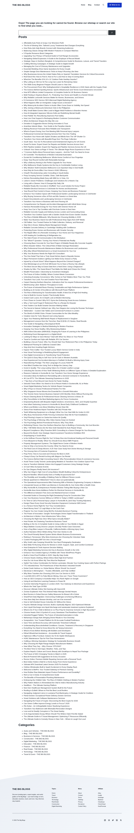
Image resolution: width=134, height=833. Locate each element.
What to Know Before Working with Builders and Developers (47, 631)
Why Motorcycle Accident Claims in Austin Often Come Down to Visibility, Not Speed (56, 105)
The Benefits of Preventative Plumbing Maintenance (44, 677)
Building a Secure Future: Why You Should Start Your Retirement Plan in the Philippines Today (60, 342)
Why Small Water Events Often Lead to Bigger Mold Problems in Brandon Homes (55, 111)
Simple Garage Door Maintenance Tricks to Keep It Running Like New (51, 71)
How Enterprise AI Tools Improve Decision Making (43, 547)
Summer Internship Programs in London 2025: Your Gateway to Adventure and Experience (59, 584)
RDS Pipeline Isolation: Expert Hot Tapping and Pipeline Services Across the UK (55, 147)
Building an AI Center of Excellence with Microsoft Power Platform (49, 290)
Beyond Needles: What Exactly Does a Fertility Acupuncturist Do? (49, 475)
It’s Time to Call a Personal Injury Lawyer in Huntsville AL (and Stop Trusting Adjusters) (57, 501)
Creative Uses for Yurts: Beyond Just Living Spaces (44, 316)
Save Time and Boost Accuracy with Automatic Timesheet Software (50, 623)
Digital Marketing (57, 806)
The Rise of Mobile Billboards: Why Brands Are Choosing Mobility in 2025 (52, 217)
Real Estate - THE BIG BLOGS (36, 749)
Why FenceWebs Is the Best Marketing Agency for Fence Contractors (51, 399)
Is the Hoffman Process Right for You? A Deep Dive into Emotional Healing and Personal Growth (61, 438)
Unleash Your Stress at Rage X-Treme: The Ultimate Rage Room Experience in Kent (57, 149)
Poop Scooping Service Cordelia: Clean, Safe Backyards (46, 175)
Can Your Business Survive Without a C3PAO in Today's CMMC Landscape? (54, 498)
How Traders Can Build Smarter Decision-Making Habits (46, 306)
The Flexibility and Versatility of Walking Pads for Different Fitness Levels (52, 477)
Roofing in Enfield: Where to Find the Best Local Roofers (46, 690)
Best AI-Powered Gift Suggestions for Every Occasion (45, 657)
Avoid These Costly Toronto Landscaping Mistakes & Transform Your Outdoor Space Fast (59, 462)
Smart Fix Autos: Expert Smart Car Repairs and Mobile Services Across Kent (53, 144)
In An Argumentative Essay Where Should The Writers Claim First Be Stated (53, 714)
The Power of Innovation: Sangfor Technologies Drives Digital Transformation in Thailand (58, 514)
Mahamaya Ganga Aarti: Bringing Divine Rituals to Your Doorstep (49, 618)
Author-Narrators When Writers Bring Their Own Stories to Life (48, 532)
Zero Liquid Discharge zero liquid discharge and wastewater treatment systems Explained (59, 607)
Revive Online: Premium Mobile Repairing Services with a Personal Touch (52, 659)
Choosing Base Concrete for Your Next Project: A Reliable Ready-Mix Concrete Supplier (58, 243)
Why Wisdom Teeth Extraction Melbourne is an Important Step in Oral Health (53, 168)
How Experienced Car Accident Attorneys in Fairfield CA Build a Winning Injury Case (56, 360)
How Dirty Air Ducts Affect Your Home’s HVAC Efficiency (45, 170)
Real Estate (55, 802)
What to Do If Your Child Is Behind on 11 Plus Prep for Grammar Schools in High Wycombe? (60, 610)
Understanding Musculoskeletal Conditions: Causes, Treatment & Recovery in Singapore (58, 625)
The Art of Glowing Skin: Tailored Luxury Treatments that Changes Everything (54, 45)
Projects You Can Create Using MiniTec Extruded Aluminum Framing (50, 511)
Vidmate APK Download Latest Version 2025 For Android (46, 664)
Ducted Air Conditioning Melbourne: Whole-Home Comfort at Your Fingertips (53, 157)
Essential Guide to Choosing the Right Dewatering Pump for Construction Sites (54, 495)
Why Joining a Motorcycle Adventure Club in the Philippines (47, 108)
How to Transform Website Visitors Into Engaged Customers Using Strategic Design (56, 464)
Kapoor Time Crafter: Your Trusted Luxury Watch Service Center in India (52, 350)
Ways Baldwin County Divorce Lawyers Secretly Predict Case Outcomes (52, 527)
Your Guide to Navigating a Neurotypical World (42, 324)
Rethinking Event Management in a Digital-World (43, 334)
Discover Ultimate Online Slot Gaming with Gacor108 (44, 589)
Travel (53, 795)
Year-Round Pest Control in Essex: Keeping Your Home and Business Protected (55, 191)
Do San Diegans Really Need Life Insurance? (41, 469)
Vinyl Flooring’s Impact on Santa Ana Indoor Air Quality (45, 417)
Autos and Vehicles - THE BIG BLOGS (39, 731)
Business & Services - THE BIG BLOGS (39, 736)
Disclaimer (81, 804)
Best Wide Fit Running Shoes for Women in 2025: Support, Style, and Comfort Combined (58, 545)
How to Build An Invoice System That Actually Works (44, 295)
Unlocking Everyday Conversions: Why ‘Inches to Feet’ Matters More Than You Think (57, 277)
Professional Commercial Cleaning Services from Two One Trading (50, 134)
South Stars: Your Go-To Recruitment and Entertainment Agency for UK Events (54, 142)
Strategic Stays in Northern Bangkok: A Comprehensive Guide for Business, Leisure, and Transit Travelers (65, 61)
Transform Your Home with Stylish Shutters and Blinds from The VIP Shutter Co (54, 137)
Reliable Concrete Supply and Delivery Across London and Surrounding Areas (54, 212)
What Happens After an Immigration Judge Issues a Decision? (48, 103)
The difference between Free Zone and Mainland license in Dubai (49, 493)
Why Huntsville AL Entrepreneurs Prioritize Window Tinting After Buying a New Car (56, 488)
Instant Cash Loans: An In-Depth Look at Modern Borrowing (47, 298)
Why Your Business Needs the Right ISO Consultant (44, 253)
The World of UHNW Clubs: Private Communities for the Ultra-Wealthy (51, 313)
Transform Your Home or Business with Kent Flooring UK (46, 201)
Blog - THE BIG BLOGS (33, 733)
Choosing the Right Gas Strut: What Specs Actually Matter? (47, 519)
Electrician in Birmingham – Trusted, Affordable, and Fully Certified (49, 571)
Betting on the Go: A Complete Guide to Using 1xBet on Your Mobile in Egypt (53, 524)
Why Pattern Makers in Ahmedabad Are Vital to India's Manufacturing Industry (54, 683)
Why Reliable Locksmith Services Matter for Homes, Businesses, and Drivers (54, 97)
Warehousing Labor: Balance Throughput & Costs (43, 285)
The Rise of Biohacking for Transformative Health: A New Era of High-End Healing (55, 293)
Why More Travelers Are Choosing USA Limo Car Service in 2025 (49, 573)
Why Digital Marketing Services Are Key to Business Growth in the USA (51, 550)
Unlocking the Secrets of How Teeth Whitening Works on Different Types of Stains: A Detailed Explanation (65, 371)
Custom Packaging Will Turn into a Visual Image (42, 540)
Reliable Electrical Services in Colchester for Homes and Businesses (50, 189)
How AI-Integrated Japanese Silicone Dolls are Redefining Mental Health (52, 113)
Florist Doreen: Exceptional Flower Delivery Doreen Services (47, 696)
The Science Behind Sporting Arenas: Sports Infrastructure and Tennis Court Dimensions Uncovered (63, 90)
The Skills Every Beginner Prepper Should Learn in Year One (47, 84)
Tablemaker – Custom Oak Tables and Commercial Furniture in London (51, 311)
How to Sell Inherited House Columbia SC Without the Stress (47, 602)
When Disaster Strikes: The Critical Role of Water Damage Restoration (51, 246)
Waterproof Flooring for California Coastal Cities (42, 345)
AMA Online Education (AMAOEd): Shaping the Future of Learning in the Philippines (56, 332)
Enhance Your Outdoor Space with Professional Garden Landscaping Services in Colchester (60, 194)
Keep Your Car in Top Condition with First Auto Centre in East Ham (49, 209)
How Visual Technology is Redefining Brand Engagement (46, 352)
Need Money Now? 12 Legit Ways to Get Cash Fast (44, 508)
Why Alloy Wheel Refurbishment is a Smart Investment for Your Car (50, 251)
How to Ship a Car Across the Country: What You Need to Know (48, 446)
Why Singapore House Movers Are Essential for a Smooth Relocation (51, 391)
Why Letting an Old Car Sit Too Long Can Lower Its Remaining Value (50, 82)
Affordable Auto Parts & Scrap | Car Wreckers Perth (44, 43)
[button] (103, 5)
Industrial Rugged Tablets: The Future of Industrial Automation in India (51, 615)
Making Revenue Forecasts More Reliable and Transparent (47, 129)
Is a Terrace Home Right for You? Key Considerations (44, 506)
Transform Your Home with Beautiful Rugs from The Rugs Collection (50, 139)
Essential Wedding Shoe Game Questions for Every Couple (47, 69)
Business (54, 797)
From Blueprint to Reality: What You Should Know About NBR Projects (51, 441)
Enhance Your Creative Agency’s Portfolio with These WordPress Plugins (52, 553)
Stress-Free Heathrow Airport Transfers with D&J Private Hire (47, 410)
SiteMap (80, 799)
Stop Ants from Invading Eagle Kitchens (39, 347)
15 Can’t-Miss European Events (36, 467)
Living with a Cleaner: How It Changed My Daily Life (44, 183)
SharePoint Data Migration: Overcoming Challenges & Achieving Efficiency (53, 597)
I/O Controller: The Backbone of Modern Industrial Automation (48, 155)
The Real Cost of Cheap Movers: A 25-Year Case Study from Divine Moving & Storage (57, 449)
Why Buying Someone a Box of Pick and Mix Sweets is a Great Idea (50, 196)
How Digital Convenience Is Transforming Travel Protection (47, 355)
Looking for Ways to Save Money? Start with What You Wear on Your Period (53, 337)
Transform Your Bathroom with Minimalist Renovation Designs (48, 709)
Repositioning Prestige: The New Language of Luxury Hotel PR (48, 363)
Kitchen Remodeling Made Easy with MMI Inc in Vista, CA (46, 178)
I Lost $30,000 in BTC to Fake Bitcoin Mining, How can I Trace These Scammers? (56, 576)
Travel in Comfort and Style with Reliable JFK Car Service (46, 339)
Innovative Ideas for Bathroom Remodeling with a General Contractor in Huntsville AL (57, 376)
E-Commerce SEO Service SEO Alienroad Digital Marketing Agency (50, 100)
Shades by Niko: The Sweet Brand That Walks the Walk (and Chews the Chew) (55, 269)
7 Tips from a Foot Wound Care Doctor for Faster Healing (46, 381)
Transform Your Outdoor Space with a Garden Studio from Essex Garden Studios (55, 215)
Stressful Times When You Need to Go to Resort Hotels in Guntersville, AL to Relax (56, 384)
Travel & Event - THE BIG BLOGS (37, 754)
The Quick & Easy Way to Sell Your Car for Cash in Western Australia (51, 358)
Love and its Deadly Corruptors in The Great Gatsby (44, 711)
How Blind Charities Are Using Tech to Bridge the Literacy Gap (48, 365)
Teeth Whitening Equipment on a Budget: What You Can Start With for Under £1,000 (56, 412)
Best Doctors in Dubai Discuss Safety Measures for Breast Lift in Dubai (51, 594)
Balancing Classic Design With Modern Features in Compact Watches (51, 51)
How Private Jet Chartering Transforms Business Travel (45, 521)
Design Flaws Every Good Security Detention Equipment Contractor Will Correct (55, 503)
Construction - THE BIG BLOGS (36, 739)
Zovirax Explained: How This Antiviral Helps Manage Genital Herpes (50, 592)
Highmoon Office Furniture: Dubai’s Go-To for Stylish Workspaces (49, 636)
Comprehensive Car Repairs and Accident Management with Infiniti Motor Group (55, 204)
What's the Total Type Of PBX (35, 586)
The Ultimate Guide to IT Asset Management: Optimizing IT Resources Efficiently (55, 716)
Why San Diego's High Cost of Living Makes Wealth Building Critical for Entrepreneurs (57, 472)
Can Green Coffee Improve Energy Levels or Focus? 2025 (46, 703)
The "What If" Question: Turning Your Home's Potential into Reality (49, 241)
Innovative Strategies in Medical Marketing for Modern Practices (48, 326)
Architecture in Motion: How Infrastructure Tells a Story (45, 516)
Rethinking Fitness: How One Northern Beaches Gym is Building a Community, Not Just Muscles (61, 425)
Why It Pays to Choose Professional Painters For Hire (45, 389)
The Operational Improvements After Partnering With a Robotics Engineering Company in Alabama (62, 482)
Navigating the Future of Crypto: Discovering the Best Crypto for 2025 (51, 701)
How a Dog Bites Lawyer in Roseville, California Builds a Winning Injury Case (54, 529)
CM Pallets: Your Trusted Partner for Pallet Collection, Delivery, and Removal (53, 222)
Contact (97, 5)
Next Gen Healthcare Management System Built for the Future (48, 688)
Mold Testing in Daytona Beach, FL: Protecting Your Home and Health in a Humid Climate (58, 95)
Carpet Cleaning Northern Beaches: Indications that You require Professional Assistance (58, 282)
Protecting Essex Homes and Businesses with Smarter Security (48, 230)
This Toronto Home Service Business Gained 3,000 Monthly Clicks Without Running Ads (58, 394)
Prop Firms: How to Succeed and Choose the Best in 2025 (46, 454)
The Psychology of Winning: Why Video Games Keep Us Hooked (49, 420)
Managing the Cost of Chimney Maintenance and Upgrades (47, 66)
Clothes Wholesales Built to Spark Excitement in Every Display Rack (50, 667)
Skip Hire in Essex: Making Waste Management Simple (45, 225)
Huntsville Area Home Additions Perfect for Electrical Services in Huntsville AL (54, 490)
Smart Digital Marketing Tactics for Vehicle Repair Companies (48, 386)
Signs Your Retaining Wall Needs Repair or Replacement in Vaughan (50, 319)
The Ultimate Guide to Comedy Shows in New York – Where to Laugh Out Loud (55, 719)
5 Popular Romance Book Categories (38, 53)
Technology (55, 799)
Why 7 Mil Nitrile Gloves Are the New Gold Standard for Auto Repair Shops (53, 428)
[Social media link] (105, 820)
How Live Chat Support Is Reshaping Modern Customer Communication (52, 118)
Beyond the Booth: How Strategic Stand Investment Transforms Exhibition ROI (54, 433)
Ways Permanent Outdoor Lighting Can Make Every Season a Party (50, 259)
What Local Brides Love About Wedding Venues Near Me (46, 407)
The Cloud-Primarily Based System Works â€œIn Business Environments (52, 534)
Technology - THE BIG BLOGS (36, 752)
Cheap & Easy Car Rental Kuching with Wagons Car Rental (47, 456)
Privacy (80, 802)
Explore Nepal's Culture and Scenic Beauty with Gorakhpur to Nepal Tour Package (56, 651)
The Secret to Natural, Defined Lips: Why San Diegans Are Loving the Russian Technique (59, 308)
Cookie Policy (82, 806)
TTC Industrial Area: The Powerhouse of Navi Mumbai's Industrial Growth (52, 566)
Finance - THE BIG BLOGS (34, 747)
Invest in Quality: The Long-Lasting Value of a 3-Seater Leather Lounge (51, 368)
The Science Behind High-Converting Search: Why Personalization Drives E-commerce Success (61, 459)
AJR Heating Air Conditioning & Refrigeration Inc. (43, 235)
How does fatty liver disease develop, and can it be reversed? (48, 599)
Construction (55, 804)
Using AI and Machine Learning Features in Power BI (44, 581)
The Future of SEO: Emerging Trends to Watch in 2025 (45, 654)
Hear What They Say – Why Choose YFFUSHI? (42, 646)
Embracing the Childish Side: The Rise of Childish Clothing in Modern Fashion (54, 680)
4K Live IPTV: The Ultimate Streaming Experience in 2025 (46, 378)
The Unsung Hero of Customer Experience (40, 451)
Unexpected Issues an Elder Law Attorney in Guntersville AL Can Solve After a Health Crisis (59, 485)
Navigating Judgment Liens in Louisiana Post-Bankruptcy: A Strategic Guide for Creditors (58, 693)
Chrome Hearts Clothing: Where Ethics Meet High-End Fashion (48, 558)
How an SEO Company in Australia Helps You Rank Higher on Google (51, 579)
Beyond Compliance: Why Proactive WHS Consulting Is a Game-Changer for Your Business (60, 430)
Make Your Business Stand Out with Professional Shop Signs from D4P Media (54, 220)
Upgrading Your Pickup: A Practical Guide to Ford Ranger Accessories (51, 56)
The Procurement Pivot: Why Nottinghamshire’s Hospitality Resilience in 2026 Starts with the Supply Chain (65, 87)
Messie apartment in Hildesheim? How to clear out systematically (49, 480)
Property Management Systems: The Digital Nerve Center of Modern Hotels (53, 443)
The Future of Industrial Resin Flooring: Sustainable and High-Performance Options (56, 287)
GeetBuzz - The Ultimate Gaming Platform (40, 685)
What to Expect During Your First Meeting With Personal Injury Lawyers (51, 131)
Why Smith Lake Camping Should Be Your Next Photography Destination (52, 542)
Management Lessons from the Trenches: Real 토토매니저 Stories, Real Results (55, 321)
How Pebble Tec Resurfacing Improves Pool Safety (44, 116)
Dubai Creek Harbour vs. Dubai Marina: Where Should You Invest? (50, 568)
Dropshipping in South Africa (35, 436)
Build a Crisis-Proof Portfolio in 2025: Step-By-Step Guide (46, 555)
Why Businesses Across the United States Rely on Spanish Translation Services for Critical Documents (64, 74)
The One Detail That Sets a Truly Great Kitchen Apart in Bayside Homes (52, 256)
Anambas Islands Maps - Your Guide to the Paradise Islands (47, 126)
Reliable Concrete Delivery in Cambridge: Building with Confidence (50, 227)
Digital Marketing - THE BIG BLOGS (38, 741)
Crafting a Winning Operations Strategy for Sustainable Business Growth (52, 641)
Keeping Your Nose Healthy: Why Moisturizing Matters (45, 329)
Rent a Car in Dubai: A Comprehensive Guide (41, 675)
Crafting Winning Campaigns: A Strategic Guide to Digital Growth (49, 64)
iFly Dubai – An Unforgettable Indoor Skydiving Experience (47, 706)
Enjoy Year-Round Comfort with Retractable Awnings (44, 160)
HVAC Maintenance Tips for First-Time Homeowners (44, 638)
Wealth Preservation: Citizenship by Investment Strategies (46, 272)
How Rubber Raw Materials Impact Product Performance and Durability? (52, 672)
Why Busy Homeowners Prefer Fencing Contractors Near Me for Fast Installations (56, 415)
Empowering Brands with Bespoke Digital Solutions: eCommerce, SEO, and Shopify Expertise (60, 402)
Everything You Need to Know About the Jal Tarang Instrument (48, 628)
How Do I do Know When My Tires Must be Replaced (44, 560)
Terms (80, 797)
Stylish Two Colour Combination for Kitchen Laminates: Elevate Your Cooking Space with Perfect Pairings (65, 563)
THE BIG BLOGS (21, 5)
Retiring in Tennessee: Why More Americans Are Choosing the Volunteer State (54, 537)
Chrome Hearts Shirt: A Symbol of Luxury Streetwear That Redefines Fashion (54, 612)
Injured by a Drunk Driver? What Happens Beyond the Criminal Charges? (52, 261)
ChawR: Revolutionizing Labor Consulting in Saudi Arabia (46, 173)
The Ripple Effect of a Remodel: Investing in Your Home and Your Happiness (54, 233)
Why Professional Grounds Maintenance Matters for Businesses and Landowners (56, 248)
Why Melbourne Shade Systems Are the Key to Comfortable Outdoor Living (53, 165)
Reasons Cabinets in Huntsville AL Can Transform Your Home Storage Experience (56, 373)
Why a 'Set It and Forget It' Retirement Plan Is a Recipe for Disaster (50, 303)
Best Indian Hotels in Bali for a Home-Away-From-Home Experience (50, 662)
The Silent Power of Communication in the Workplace (44, 238)
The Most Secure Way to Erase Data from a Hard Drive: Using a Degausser (53, 267)
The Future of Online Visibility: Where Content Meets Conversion (49, 274)
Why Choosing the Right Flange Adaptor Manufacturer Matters (48, 644)
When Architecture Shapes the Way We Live (41, 121)
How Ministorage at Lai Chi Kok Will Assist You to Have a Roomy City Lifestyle (54, 264)
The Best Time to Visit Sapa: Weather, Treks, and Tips (45, 649)
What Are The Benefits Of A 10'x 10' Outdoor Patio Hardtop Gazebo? (50, 79)
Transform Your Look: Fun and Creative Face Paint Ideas (46, 279)
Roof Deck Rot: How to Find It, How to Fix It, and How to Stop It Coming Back (54, 77)
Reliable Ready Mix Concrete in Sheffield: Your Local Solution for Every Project (54, 186)
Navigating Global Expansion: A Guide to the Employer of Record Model (52, 58)
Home (83, 5)
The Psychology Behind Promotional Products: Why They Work (48, 423)
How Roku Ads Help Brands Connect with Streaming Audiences (48, 48)
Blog (89, 5)
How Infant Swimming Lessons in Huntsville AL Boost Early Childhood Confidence (56, 404)
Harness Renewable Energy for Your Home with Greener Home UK (50, 207)
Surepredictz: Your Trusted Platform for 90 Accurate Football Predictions (52, 620)
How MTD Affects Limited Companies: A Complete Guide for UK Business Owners (56, 92)
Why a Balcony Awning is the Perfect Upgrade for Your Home (47, 163)
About (80, 793)
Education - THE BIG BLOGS (35, 744)
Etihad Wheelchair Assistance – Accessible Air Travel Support (48, 633)
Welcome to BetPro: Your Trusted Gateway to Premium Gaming (48, 670)
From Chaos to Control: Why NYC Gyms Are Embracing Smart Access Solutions (55, 300)
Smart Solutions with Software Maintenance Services (44, 698)
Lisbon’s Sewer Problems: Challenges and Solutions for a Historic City (51, 181)
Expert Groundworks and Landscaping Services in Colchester (48, 199)
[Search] (111, 32)
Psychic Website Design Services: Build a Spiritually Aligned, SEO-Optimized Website (57, 605)
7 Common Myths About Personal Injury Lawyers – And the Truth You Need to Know (56, 152)
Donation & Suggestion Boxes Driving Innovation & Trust (46, 123)
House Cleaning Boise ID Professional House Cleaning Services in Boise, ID (53, 397)
